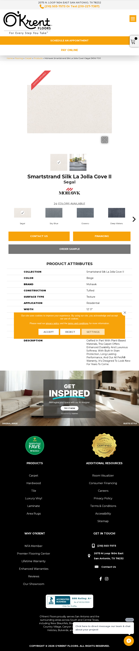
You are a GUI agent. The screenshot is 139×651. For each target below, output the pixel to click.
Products (38, 58)
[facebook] (100, 579)
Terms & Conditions (103, 506)
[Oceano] (85, 212)
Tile (33, 490)
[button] (69, 40)
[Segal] (22, 212)
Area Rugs (34, 513)
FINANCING (102, 236)
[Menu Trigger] (133, 18)
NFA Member (34, 546)
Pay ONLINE (69, 50)
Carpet (28, 58)
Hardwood (33, 483)
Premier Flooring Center (33, 553)
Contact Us (39, 236)
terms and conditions (78, 323)
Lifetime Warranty (34, 561)
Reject (70, 331)
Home (10, 58)
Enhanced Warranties (33, 568)
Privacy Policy (103, 498)
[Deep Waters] (116, 212)
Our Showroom (33, 584)
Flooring (19, 58)
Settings (93, 331)
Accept (49, 331)
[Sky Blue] (54, 212)
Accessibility (103, 513)
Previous (29, 160)
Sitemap (103, 521)
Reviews (33, 576)
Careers (103, 490)
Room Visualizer (103, 475)
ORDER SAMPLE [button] (69, 249)
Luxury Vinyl (33, 498)
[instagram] (106, 579)
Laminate (33, 506)
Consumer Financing (103, 483)
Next (110, 160)
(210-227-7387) (89, 6)
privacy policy (52, 323)
